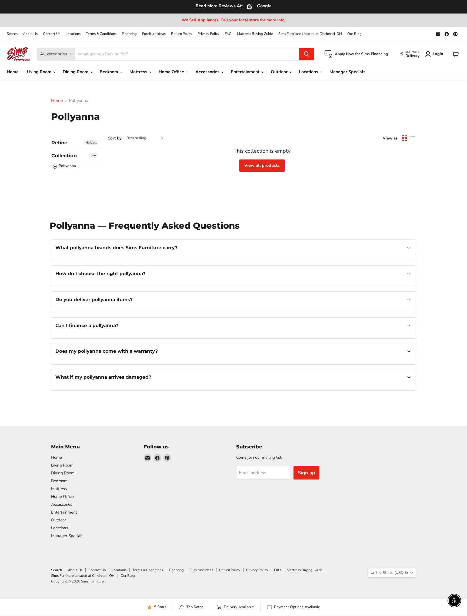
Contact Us (51, 34)
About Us (30, 34)
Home (13, 72)
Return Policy (181, 34)
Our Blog (354, 34)
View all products (262, 165)
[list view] (412, 138)
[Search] (306, 54)
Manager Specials (347, 72)
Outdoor (280, 72)
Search (12, 34)
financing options (99, 338)
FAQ (228, 34)
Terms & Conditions (101, 34)
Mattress (138, 72)
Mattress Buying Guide (255, 34)
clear (93, 155)
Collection (64, 156)
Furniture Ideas (154, 34)
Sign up (306, 473)
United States (389, 572)
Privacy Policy (208, 34)
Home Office (172, 72)
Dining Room (76, 72)
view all (91, 142)
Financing (129, 34)
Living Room (39, 72)
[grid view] (404, 138)
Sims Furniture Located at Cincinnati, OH (310, 34)
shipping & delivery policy (354, 312)
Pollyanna (67, 165)
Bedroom (109, 72)
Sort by (115, 138)
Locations (73, 34)
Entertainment (246, 72)
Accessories (208, 72)
